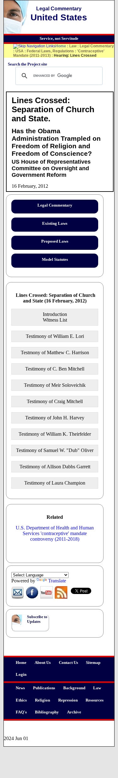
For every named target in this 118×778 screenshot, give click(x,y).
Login (21, 674)
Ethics (21, 700)
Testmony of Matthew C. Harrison (55, 352)
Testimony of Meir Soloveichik (55, 385)
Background (74, 688)
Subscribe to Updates (37, 619)
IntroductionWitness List (55, 317)
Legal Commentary (97, 46)
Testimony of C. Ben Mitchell (54, 368)
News (20, 688)
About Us (43, 662)
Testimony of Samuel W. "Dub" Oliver (54, 450)
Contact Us (68, 662)
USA (19, 51)
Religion (42, 700)
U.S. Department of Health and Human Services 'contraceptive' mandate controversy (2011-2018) (55, 533)
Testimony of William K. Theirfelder (55, 434)
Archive (74, 712)
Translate (57, 580)
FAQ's (21, 712)
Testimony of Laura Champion (54, 483)
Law (97, 688)
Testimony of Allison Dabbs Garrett (55, 466)
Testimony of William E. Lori (55, 336)
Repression (68, 700)
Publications (44, 688)
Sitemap (93, 662)
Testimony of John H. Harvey (54, 417)
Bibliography (47, 712)
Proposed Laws (54, 241)
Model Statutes (55, 259)
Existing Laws (54, 223)
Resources (95, 700)
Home (21, 662)
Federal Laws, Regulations (50, 51)
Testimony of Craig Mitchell (55, 401)
